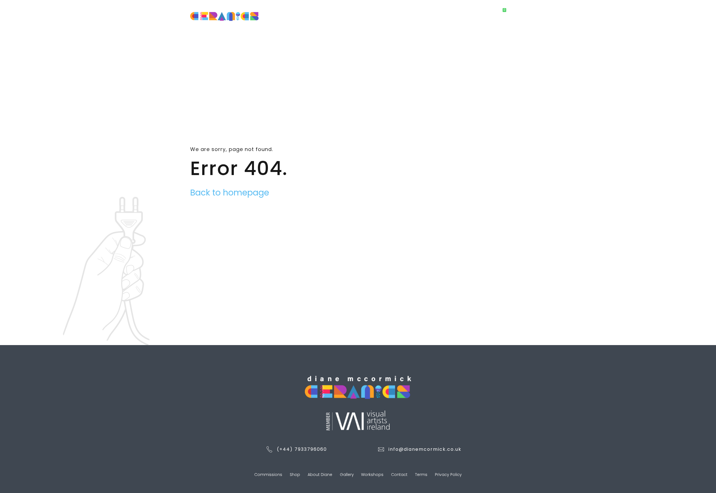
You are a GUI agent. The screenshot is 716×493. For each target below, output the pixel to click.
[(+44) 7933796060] (269, 450)
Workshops (445, 12)
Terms (421, 474)
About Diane (381, 12)
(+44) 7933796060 (302, 449)
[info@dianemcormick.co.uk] (381, 450)
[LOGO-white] (358, 387)
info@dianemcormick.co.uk (424, 449)
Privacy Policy (448, 474)
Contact (478, 12)
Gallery (414, 12)
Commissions (318, 12)
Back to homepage (229, 193)
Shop (350, 12)
